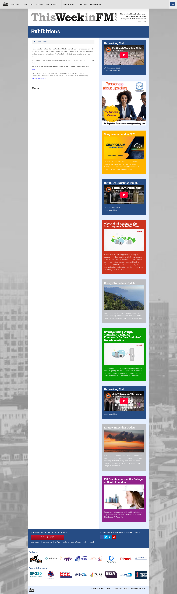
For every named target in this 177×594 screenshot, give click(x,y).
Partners (83, 4)
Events (39, 4)
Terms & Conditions (114, 588)
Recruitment (52, 4)
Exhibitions (69, 4)
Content (15, 4)
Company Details (97, 588)
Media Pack (95, 4)
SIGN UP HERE (47, 537)
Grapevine (29, 4)
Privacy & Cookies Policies (135, 588)
